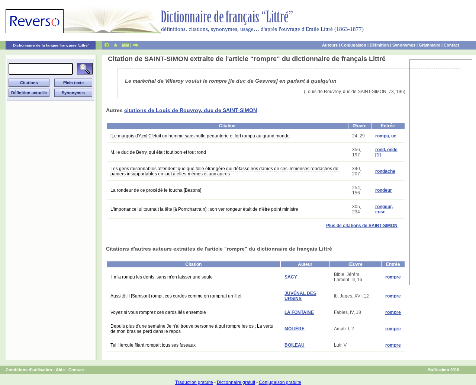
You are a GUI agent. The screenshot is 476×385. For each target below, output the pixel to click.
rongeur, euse (384, 209)
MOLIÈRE (294, 328)
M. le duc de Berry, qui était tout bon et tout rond (158, 152)
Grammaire (429, 45)
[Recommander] (135, 45)
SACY (290, 277)
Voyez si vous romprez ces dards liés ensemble (158, 312)
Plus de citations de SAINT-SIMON (362, 225)
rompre (393, 277)
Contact (451, 45)
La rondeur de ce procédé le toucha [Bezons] (155, 190)
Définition (379, 45)
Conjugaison (353, 45)
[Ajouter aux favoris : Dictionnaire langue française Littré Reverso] (115, 45)
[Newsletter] (125, 45)
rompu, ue (385, 136)
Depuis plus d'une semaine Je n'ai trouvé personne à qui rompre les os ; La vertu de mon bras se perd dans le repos (191, 329)
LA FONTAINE (299, 312)
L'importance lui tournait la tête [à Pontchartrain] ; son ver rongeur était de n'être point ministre (204, 209)
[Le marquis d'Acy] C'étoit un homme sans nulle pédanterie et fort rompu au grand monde (200, 136)
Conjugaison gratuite (280, 382)
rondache (385, 171)
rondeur (383, 190)
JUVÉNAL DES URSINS (300, 296)
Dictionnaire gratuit (236, 382)
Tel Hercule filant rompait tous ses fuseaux (153, 345)
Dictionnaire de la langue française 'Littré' (51, 45)
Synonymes (403, 45)
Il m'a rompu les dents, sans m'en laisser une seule (161, 277)
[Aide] (106, 45)
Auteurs (330, 45)
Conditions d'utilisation (29, 370)
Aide (60, 370)
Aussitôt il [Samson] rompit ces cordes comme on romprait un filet (175, 296)
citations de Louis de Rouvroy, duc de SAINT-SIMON (190, 110)
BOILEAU (294, 345)
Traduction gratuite (194, 382)
